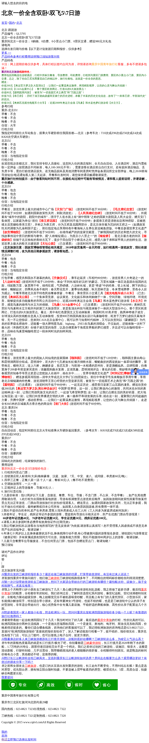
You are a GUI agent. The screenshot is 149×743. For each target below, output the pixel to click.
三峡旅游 (30, 665)
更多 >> (6, 52)
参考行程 (19, 56)
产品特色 (7, 56)
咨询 (4, 735)
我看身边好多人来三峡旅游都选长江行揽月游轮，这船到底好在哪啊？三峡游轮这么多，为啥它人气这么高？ (72, 639)
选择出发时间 (21, 739)
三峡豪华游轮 (92, 642)
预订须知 (42, 56)
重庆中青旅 (104, 620)
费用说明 (30, 56)
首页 (4, 22)
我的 (4, 731)
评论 (4, 555)
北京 (19, 22)
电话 (4, 739)
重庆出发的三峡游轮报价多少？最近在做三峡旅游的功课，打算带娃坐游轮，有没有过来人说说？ (65, 574)
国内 (12, 22)
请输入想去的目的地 (14, 3)
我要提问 (7, 677)
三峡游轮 (54, 578)
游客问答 (54, 56)
